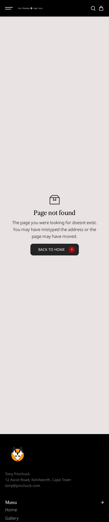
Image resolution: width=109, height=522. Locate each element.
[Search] (93, 8)
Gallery (12, 518)
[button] (101, 8)
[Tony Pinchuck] (30, 8)
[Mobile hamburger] (9, 8)
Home (11, 510)
